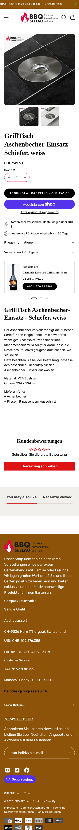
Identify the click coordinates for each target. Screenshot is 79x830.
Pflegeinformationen (19, 242)
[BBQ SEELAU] (39, 17)
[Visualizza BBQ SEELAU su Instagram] (7, 770)
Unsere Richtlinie (14, 704)
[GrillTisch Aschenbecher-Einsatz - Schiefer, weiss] (28, 116)
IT (25, 793)
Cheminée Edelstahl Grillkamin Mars (45, 272)
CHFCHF (9, 793)
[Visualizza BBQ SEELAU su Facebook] (27, 770)
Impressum (11, 807)
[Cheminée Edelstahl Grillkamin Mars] (13, 277)
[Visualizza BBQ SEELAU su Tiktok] (17, 770)
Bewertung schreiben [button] (39, 466)
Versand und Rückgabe (21, 252)
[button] (63, 17)
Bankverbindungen (49, 811)
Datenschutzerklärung (35, 807)
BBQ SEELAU (23, 801)
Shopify (50, 801)
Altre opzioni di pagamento (40, 212)
